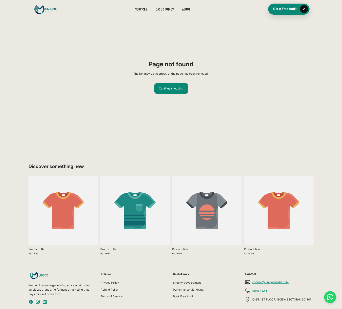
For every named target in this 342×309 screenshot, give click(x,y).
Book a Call (259, 290)
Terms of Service (112, 296)
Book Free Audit (183, 296)
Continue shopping (171, 88)
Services (141, 9)
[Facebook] (30, 301)
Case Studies (165, 9)
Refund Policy (110, 289)
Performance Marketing (188, 289)
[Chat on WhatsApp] (330, 297)
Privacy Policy (110, 282)
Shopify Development (187, 282)
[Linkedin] (44, 301)
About (186, 9)
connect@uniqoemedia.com (270, 282)
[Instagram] (37, 301)
